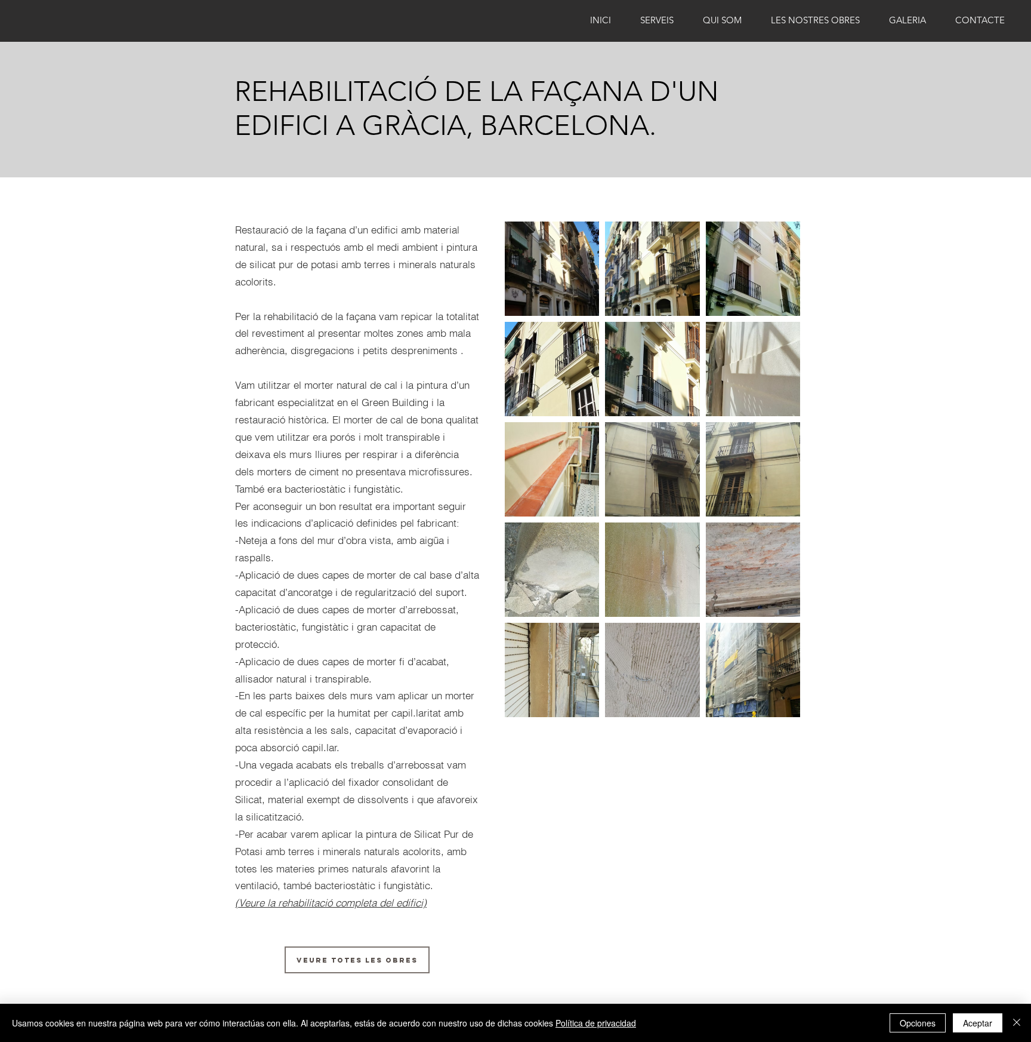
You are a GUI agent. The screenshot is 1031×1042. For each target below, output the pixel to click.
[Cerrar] (1017, 1022)
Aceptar (977, 1023)
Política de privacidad (595, 1023)
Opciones (918, 1023)
